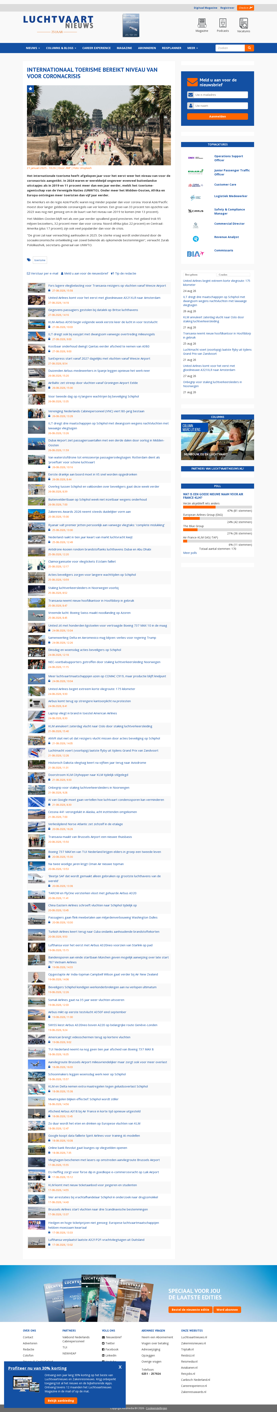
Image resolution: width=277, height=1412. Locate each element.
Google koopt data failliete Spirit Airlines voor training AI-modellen (94, 1135)
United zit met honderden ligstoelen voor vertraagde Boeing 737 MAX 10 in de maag (107, 625)
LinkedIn (110, 1355)
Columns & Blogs (60, 48)
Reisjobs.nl (188, 1374)
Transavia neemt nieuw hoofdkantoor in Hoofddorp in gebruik (91, 600)
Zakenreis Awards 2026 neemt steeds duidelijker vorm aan (89, 511)
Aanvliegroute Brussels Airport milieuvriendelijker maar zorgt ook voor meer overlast (107, 1062)
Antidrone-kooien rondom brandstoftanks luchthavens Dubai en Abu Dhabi (99, 549)
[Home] (58, 24)
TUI (64, 1347)
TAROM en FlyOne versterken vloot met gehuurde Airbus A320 (92, 893)
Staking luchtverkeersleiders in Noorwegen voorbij (83, 588)
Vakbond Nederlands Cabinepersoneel (76, 1339)
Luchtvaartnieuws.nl (194, 1337)
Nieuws (32, 48)
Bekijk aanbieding (61, 1400)
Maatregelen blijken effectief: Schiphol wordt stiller (83, 1099)
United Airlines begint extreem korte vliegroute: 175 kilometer (91, 689)
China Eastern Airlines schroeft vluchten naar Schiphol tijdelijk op (92, 905)
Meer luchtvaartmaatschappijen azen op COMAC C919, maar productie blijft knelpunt (107, 676)
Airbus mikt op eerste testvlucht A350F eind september (87, 1012)
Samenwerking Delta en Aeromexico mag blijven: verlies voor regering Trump (102, 638)
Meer (191, 48)
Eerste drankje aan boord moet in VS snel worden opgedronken (92, 474)
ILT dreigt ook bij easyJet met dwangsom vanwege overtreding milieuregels (101, 334)
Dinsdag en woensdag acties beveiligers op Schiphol (84, 650)
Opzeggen (148, 1355)
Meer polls (190, 553)
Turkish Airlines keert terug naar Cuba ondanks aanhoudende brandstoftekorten (103, 931)
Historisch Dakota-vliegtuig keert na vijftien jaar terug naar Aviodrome (97, 762)
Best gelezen (191, 274)
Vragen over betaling (155, 1343)
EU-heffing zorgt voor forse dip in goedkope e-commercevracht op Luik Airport (103, 1172)
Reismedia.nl (189, 1361)
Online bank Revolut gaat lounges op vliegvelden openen (87, 1148)
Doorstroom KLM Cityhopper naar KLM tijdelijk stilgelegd (88, 775)
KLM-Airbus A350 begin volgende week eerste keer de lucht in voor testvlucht (103, 322)
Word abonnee (227, 1310)
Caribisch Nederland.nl (195, 1380)
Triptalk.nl (187, 1349)
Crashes (223, 274)
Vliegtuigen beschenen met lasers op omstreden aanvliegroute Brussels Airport (104, 1160)
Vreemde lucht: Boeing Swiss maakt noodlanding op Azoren (89, 613)
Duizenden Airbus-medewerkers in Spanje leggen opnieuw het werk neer (99, 370)
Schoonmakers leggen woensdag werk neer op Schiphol (87, 1074)
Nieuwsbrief (113, 1337)
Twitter (110, 1343)
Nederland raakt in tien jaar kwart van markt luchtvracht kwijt (90, 537)
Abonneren (147, 48)
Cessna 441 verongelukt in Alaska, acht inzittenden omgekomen (92, 812)
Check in (243, 8)
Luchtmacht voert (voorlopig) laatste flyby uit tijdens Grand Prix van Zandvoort (103, 750)
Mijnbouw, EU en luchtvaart (206, 454)
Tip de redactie (125, 273)
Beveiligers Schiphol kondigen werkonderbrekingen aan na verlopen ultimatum (102, 987)
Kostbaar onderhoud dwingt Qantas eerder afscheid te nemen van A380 (98, 346)
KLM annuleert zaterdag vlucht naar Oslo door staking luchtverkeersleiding (100, 726)
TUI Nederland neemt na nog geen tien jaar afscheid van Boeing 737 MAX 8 (101, 1049)
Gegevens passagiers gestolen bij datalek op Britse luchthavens (93, 310)
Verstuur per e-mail (44, 273)
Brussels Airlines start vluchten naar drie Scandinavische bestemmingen (98, 1209)
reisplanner (171, 48)
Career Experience (96, 48)
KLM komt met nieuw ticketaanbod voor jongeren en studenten (92, 1185)
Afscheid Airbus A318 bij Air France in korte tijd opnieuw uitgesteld (94, 1111)
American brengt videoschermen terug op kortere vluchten (89, 1037)
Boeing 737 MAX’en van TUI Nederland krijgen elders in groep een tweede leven (104, 852)
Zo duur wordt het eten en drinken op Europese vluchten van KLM (94, 1123)
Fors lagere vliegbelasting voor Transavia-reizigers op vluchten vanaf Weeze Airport (107, 285)
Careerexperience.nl (194, 1386)
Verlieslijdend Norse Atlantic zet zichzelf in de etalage (85, 824)
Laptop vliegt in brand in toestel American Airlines (82, 713)
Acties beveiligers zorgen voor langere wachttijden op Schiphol (92, 574)
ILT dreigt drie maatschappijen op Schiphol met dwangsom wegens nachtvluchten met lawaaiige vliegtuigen (215, 301)
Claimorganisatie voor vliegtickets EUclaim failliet (82, 561)
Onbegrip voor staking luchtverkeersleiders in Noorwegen (88, 787)
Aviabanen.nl (189, 1367)
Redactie (28, 1349)
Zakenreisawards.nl (193, 1392)
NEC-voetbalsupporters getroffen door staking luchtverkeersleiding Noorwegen (104, 662)
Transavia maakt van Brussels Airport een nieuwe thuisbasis (90, 837)
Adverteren (30, 1343)
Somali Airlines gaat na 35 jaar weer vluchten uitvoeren (86, 1000)
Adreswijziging (151, 1349)
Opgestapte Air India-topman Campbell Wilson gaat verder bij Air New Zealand (103, 974)
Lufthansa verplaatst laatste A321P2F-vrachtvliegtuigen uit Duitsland (96, 1240)
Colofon (28, 1355)
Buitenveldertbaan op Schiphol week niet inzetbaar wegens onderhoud (97, 499)
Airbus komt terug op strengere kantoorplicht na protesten (89, 701)
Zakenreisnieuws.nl (193, 1343)
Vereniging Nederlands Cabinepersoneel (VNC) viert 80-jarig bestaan (96, 411)
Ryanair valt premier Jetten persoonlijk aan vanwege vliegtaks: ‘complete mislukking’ (106, 525)
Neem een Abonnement (157, 1337)
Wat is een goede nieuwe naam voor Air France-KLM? (213, 496)
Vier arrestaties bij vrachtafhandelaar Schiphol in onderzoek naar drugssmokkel (103, 1197)
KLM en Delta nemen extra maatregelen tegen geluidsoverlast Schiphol (98, 1086)
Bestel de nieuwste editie (190, 1310)
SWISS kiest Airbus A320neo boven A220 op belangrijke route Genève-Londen (102, 1025)
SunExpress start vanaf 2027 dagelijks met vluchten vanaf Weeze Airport (99, 358)
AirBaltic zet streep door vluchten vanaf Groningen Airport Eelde (93, 383)
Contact (28, 1337)
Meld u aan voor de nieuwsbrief (86, 273)
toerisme (39, 260)
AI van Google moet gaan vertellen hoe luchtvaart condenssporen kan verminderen (106, 800)
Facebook (111, 1349)
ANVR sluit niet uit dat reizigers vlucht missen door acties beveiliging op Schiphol (104, 738)
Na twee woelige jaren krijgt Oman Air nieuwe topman (86, 864)
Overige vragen (151, 1361)
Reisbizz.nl (187, 1355)
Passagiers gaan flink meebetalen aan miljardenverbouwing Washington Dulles (103, 917)
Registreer (227, 8)
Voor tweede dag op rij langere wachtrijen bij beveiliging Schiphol (93, 396)
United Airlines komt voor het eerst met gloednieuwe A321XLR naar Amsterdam (104, 298)
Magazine (124, 48)
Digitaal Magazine (205, 8)
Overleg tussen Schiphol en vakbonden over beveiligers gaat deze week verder (103, 486)
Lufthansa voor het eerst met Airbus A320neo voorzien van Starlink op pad (100, 945)
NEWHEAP (69, 1353)
